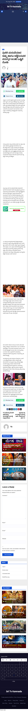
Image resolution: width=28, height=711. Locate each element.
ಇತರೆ (3, 49)
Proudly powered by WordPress (7, 697)
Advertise (10, 703)
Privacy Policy (15, 700)
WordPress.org (5, 577)
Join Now (21, 91)
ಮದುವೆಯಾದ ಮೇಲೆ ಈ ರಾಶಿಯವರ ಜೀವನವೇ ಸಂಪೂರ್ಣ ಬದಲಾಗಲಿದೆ (13, 460)
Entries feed (5, 570)
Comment (4, 495)
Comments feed (6, 573)
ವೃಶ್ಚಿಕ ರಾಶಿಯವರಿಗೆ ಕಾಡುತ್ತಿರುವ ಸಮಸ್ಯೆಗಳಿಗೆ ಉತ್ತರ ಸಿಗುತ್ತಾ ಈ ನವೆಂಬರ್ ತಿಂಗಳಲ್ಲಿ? (12, 475)
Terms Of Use (16, 703)
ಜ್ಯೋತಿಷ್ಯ (7, 472)
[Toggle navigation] (13, 11)
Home (5, 700)
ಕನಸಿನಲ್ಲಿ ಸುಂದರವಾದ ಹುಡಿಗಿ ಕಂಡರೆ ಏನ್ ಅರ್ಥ (13, 643)
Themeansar (24, 697)
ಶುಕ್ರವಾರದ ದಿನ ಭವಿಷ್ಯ (9, 599)
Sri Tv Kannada (14, 6)
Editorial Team (23, 703)
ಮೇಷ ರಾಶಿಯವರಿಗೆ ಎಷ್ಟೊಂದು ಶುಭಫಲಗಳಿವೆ (11, 446)
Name (4, 522)
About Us (9, 700)
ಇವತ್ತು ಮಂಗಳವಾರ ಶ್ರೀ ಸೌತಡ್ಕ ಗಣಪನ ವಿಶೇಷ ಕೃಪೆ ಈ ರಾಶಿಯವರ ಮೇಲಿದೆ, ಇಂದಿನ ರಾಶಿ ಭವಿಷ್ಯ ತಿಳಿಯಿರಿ (13, 628)
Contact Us (21, 700)
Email (4, 530)
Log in (3, 566)
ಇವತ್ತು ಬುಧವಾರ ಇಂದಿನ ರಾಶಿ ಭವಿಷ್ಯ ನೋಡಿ (13, 613)
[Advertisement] (14, 28)
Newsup (18, 697)
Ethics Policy (4, 703)
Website (4, 538)
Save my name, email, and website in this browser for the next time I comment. (13, 549)
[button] (23, 11)
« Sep (13, 681)
